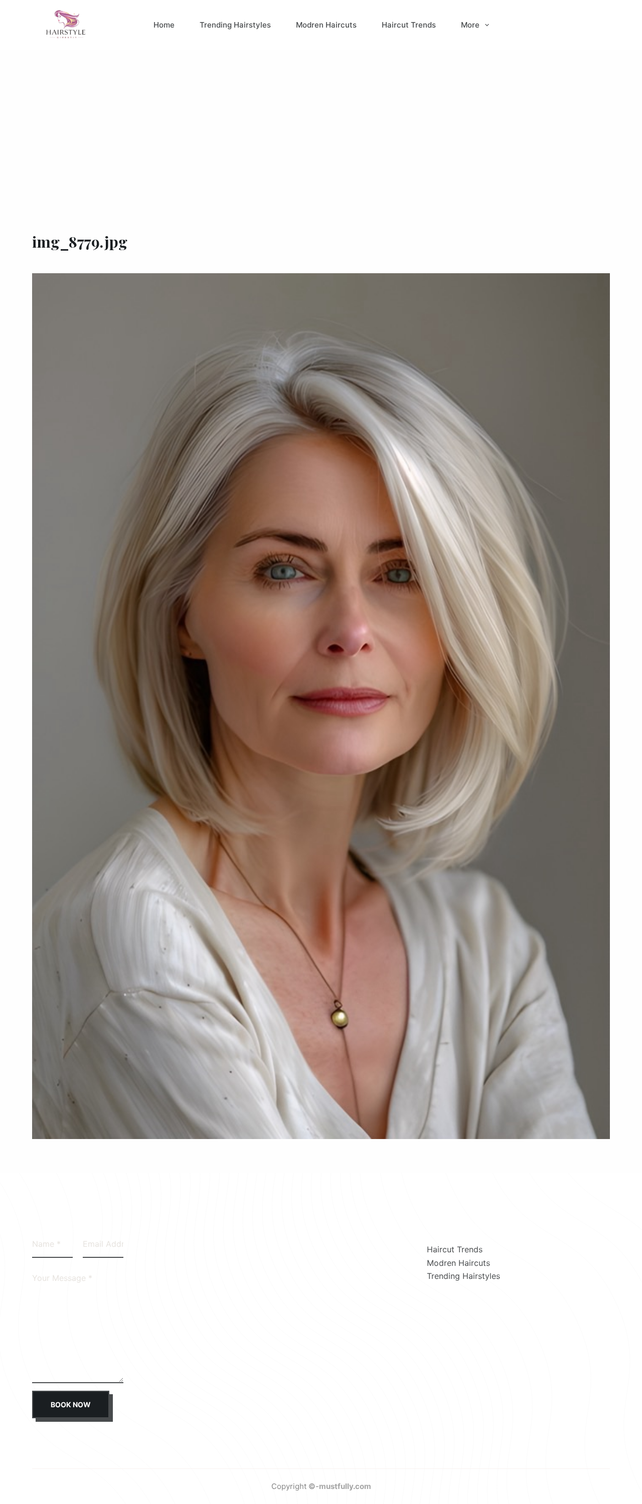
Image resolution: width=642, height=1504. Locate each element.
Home (164, 25)
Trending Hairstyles (235, 25)
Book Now (71, 1404)
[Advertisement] (321, 125)
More (470, 25)
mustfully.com (345, 1486)
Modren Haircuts (326, 25)
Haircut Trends (409, 25)
